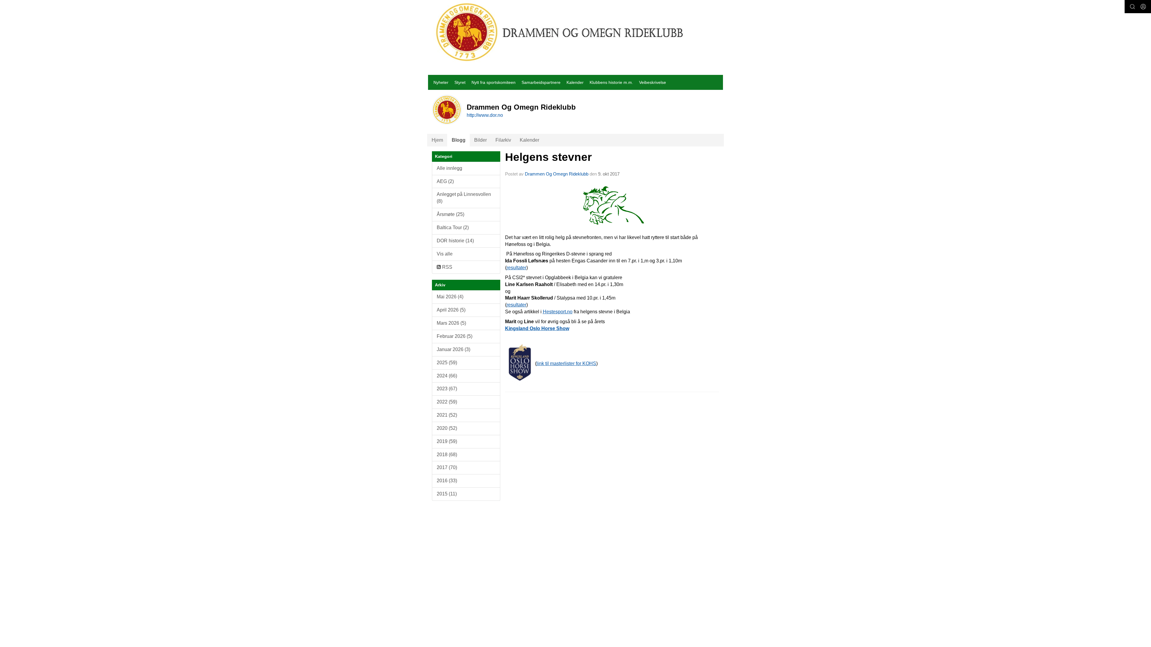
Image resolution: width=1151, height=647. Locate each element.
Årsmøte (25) (450, 214)
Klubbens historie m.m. (611, 82)
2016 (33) (447, 480)
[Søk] (1132, 6)
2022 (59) (447, 401)
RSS (446, 267)
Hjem (437, 140)
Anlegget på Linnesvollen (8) (464, 198)
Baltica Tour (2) (453, 227)
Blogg (458, 140)
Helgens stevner (548, 157)
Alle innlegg (449, 168)
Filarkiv (503, 140)
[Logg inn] (1143, 6)
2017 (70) (447, 467)
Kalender (575, 82)
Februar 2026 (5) (454, 336)
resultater (516, 267)
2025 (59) (447, 362)
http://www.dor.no (485, 115)
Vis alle (445, 253)
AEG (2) (445, 181)
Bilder (480, 140)
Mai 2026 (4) (450, 296)
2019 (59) (447, 441)
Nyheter (440, 82)
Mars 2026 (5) (451, 323)
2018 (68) (447, 454)
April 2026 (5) (451, 309)
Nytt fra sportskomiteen (493, 82)
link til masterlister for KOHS (566, 363)
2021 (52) (447, 415)
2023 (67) (447, 388)
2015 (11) (447, 493)
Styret (459, 82)
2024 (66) (447, 375)
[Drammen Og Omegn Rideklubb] (560, 32)
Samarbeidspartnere (541, 82)
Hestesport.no (558, 311)
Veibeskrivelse (652, 82)
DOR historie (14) (455, 240)
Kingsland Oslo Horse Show (537, 328)
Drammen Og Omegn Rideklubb (556, 173)
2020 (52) (447, 428)
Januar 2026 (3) (453, 349)
